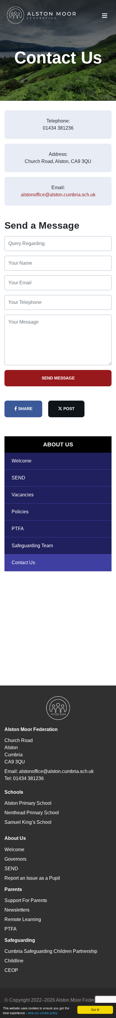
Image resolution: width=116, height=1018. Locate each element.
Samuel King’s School (27, 822)
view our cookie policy (42, 1013)
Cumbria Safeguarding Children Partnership (50, 951)
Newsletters (16, 909)
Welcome (22, 460)
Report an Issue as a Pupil (32, 878)
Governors (15, 859)
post (68, 408)
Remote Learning (22, 919)
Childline (13, 960)
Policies (20, 511)
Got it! (95, 1009)
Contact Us (23, 562)
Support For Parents (25, 900)
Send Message (58, 378)
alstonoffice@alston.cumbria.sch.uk (58, 194)
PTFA (18, 528)
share (24, 408)
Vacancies (23, 494)
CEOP (11, 970)
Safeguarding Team (32, 545)
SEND (18, 477)
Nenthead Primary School (31, 812)
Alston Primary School (27, 803)
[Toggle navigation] (104, 15)
